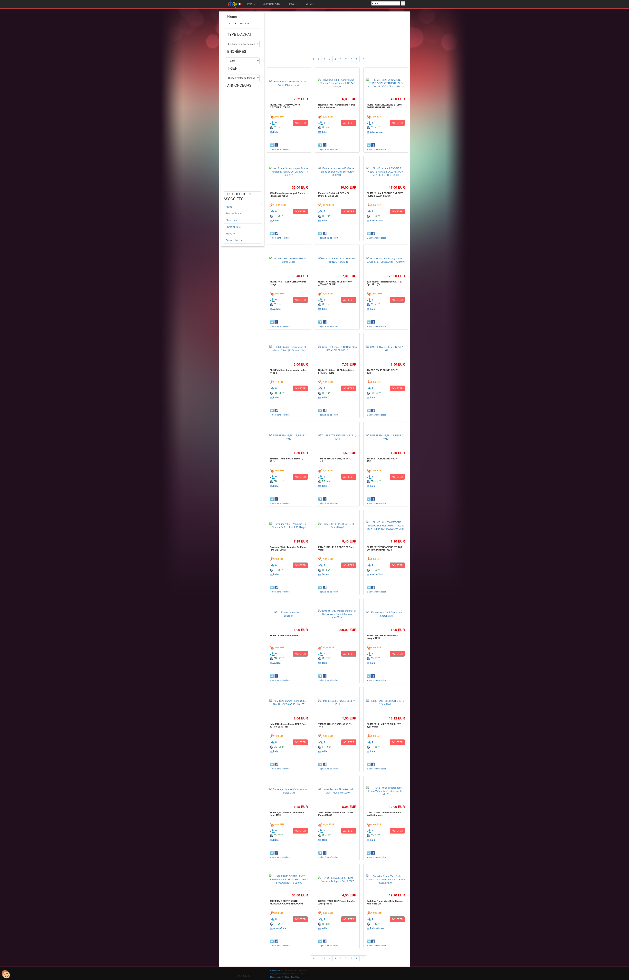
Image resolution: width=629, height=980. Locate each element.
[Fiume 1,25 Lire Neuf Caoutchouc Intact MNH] (288, 791)
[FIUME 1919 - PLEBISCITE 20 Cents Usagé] (288, 260)
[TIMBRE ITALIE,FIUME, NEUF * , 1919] (385, 348)
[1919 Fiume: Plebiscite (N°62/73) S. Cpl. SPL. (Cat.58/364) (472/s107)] (385, 260)
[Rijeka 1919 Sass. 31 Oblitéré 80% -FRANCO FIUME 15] (337, 348)
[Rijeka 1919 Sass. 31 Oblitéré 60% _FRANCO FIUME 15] (337, 260)
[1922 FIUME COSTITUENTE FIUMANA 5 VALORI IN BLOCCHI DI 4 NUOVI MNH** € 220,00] (288, 879)
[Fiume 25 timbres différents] (288, 614)
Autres (277, 308)
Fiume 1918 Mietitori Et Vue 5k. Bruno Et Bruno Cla (334, 194)
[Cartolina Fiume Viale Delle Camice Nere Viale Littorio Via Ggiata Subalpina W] (385, 879)
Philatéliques (377, 928)
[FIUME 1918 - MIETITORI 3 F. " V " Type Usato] (385, 702)
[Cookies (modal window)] (5, 974)
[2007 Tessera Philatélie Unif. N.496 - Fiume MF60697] (337, 791)
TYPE (250, 4)
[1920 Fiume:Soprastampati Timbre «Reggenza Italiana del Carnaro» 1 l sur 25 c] (288, 171)
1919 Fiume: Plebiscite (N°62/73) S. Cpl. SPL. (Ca (384, 283)
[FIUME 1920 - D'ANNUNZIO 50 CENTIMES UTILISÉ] (288, 83)
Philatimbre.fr (276, 970)
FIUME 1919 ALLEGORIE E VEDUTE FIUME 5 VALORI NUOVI (385, 194)
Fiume (229, 206)
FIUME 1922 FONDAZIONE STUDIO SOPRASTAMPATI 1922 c (384, 106)
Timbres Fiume (233, 213)
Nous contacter (277, 976)
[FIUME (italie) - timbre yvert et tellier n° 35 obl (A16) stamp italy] (288, 348)
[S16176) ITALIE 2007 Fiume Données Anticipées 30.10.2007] (337, 879)
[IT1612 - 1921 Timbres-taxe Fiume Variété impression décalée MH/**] (385, 791)
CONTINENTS (271, 4)
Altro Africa (376, 132)
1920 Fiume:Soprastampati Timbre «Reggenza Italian (287, 194)
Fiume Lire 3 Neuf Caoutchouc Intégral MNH (382, 637)
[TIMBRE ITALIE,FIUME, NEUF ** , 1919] (337, 702)
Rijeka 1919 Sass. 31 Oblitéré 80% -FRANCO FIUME (336, 371)
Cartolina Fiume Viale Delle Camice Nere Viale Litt (385, 902)
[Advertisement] (243, 140)
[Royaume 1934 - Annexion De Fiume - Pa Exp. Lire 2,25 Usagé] (288, 525)
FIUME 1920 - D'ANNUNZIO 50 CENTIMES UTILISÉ (285, 106)
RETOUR (244, 23)
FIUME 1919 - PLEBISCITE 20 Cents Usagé (288, 283)
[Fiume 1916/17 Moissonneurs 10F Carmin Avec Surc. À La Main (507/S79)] (337, 614)
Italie (276, 132)
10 (363, 59)
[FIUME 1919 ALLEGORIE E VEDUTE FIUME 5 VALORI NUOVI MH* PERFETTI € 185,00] (385, 171)
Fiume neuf (232, 220)
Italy (275, 751)
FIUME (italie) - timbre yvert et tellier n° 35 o (288, 371)
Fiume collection (234, 240)
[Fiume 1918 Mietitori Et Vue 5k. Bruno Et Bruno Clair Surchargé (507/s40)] (337, 171)
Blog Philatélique (293, 976)
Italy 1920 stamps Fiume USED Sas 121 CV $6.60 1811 (287, 725)
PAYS (292, 4)
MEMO (309, 4)
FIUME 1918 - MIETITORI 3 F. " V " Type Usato (384, 725)
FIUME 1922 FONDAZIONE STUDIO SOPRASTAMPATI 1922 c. (384, 548)
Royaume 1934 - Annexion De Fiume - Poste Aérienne (336, 106)
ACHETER (300, 123)
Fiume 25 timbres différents (284, 635)
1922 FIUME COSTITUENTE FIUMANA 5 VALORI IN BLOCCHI (286, 902)
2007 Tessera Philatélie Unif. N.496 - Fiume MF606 (336, 814)
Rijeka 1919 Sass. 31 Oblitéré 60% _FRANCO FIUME (335, 283)
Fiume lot (230, 233)
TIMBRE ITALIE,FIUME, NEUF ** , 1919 (335, 725)
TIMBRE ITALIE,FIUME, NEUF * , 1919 (383, 371)
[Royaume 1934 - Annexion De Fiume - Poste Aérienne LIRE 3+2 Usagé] (337, 83)
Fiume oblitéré (233, 226)
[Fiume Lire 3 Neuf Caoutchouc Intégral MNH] (385, 614)
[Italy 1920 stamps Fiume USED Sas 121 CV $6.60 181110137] (288, 702)
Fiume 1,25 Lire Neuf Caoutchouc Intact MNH (287, 814)
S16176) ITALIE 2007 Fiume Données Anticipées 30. (336, 902)
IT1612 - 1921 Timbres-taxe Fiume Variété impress (384, 814)
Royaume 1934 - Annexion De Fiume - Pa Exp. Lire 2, (288, 548)
